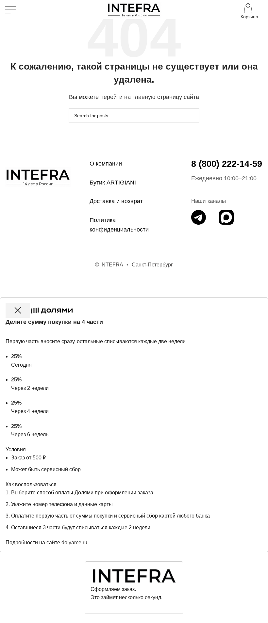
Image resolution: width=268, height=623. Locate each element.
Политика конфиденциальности (119, 225)
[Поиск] (25, 9)
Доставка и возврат (116, 201)
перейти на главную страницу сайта (149, 97)
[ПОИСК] (191, 115)
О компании (106, 163)
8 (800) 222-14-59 (226, 164)
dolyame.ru (74, 542)
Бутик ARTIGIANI (113, 182)
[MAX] (226, 217)
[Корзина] (249, 9)
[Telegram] (198, 217)
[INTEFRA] (38, 177)
